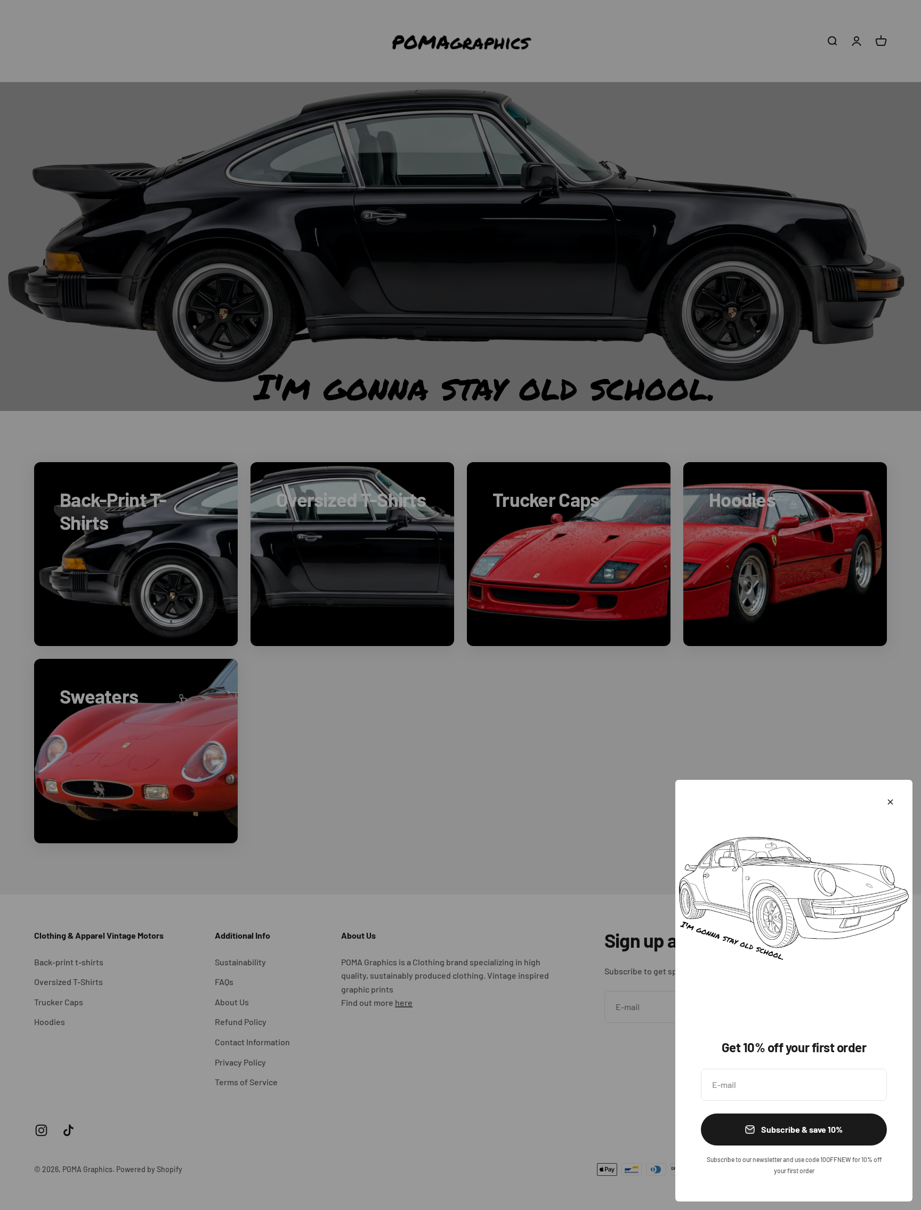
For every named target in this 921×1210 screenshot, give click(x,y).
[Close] (890, 802)
